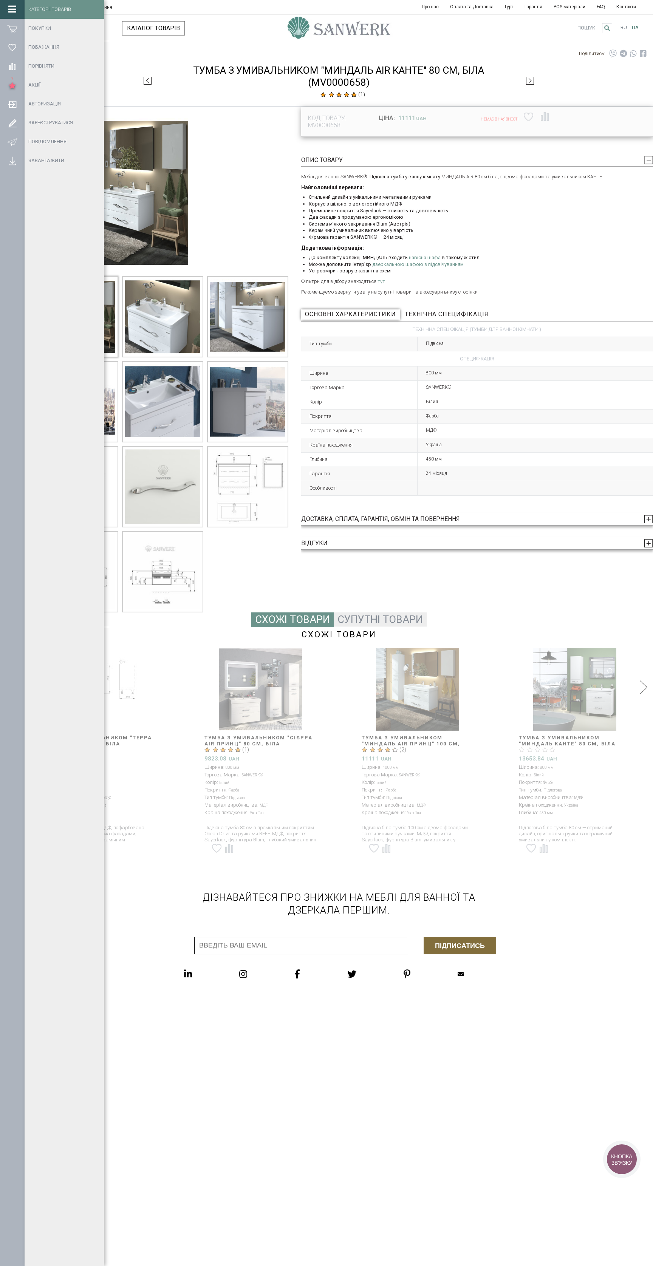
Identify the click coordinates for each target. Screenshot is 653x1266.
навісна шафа (425, 257)
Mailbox (476, 974)
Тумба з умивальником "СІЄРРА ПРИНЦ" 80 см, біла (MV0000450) (573, 741)
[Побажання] (12, 47)
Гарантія (533, 6)
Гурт (509, 6)
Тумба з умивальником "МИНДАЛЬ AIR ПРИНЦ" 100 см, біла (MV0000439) (254, 744)
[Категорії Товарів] (12, 9)
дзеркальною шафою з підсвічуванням (418, 264)
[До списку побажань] (528, 116)
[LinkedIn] (203, 973)
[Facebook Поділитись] (643, 53)
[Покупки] (12, 28)
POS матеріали (569, 6)
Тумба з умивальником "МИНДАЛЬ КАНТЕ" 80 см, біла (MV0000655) (410, 744)
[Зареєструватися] (12, 122)
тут (381, 281)
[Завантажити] (12, 160)
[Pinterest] (422, 973)
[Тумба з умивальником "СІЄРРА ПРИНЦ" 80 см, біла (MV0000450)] (575, 689)
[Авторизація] (12, 103)
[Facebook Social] (312, 973)
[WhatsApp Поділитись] (633, 53)
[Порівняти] (12, 66)
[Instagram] (258, 973)
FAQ (601, 6)
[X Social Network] (367, 973)
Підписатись (460, 945)
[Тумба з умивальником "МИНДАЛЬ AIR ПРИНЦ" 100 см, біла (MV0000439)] (261, 689)
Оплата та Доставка (472, 6)
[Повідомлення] (12, 141)
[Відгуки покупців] (338, 94)
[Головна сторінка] (339, 31)
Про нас (430, 6)
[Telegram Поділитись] (623, 53)
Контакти (626, 6)
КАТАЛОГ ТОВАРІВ (153, 28)
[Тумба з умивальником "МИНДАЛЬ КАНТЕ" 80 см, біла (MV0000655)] (418, 689)
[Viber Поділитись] (613, 53)
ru (624, 27)
